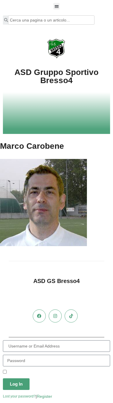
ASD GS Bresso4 (56, 281)
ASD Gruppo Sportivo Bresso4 (56, 76)
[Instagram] (55, 316)
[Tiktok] (71, 316)
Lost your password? (19, 396)
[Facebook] (39, 316)
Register (44, 396)
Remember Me (21, 372)
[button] (56, 6)
